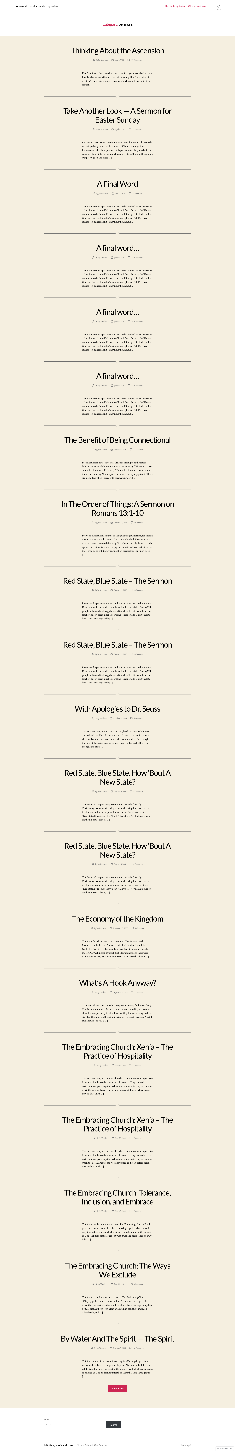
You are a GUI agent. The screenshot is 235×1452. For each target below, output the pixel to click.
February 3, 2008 (119, 1348)
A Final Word (117, 183)
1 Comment (138, 522)
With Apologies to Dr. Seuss (117, 708)
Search (46, 1419)
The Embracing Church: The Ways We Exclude (117, 1270)
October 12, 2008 (120, 590)
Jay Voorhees (103, 60)
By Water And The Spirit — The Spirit (117, 1338)
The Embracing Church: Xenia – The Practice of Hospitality (117, 1051)
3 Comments (137, 193)
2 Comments (137, 129)
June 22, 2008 (120, 1065)
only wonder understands (30, 6)
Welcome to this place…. (198, 6)
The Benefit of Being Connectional (117, 439)
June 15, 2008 (120, 1211)
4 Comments (138, 864)
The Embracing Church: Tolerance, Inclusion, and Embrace (117, 1197)
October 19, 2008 (120, 522)
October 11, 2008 (120, 718)
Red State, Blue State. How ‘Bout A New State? (117, 777)
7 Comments (138, 449)
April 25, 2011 (120, 129)
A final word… (117, 247)
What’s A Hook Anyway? (117, 982)
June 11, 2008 (119, 1284)
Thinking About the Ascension (117, 50)
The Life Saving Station (175, 6)
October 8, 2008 (120, 791)
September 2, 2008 (120, 992)
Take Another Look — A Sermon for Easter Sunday (117, 115)
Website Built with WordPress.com (92, 1445)
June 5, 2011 (119, 60)
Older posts (117, 1388)
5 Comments (138, 718)
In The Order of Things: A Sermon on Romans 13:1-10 (117, 508)
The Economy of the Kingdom (117, 918)
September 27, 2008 (120, 928)
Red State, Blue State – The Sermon (117, 580)
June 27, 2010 (120, 193)
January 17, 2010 (120, 449)
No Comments (136, 60)
